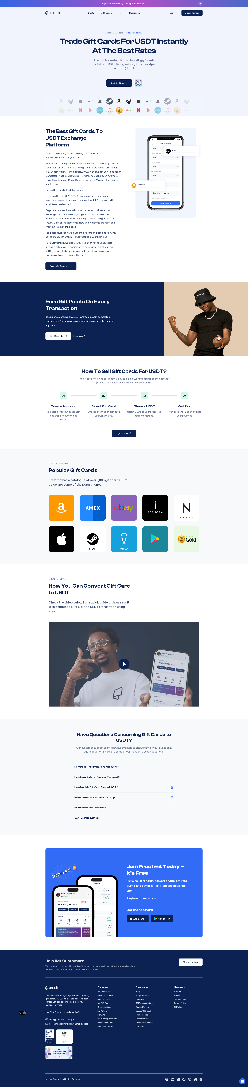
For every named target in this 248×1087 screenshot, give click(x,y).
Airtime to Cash (104, 991)
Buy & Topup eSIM (105, 995)
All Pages (140, 1026)
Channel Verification (144, 1022)
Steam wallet (58, 171)
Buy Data (101, 1015)
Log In (172, 13)
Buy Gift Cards (104, 999)
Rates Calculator (143, 1019)
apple (78, 171)
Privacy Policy (180, 1003)
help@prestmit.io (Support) (62, 1019)
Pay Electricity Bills (105, 1022)
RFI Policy (178, 1007)
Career (177, 995)
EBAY (48, 180)
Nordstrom (87, 175)
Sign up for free (192, 13)
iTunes (70, 171)
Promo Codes (142, 1015)
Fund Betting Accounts (107, 1019)
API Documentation (144, 1003)
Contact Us (179, 991)
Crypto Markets (142, 1007)
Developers (141, 999)
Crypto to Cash (104, 1007)
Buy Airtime (102, 1011)
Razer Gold (74, 180)
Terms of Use (180, 999)
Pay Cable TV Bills (105, 1026)
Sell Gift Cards (104, 1003)
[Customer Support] (242, 1081)
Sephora (98, 175)
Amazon (62, 180)
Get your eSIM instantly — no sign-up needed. (122, 3)
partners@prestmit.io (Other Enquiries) (68, 1023)
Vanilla (93, 171)
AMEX (85, 171)
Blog (138, 991)
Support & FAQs (142, 995)
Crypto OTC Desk (143, 1011)
